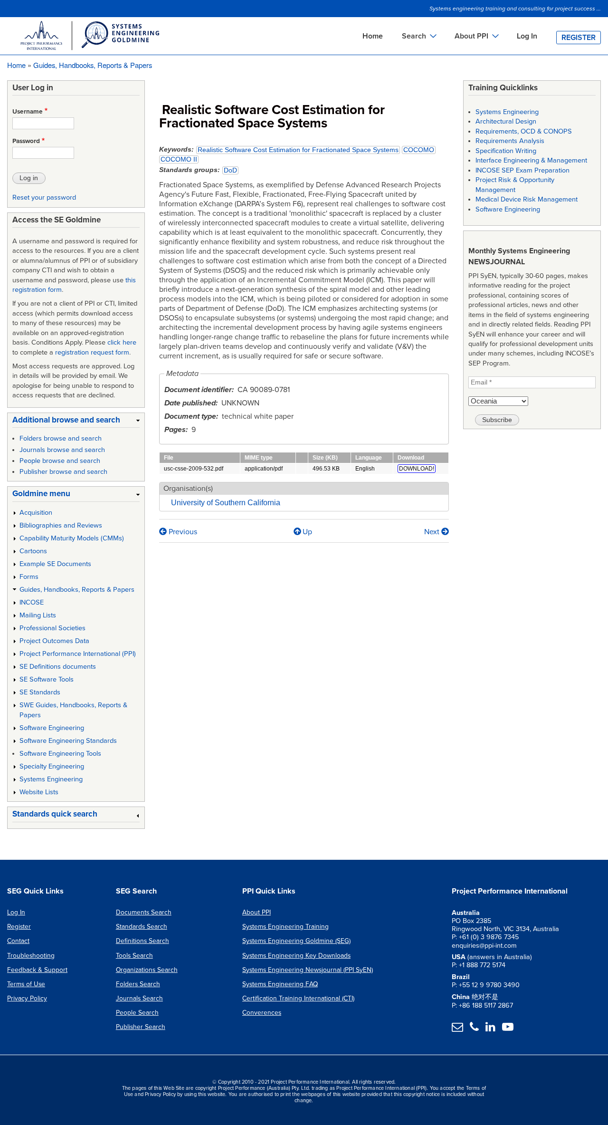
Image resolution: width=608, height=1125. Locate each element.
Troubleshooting (31, 956)
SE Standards (39, 692)
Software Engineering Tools (60, 754)
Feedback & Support (37, 970)
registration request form (92, 352)
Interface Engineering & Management (531, 160)
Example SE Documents (55, 564)
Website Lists (38, 792)
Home (372, 36)
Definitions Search (142, 941)
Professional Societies (52, 628)
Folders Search (138, 984)
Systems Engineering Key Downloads (296, 956)
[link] (76, 421)
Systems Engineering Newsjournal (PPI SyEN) (307, 970)
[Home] (89, 37)
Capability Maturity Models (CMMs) (71, 538)
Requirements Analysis (509, 141)
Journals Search (139, 998)
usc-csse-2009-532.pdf (193, 468)
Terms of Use (26, 984)
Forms (28, 577)
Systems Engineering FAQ (280, 984)
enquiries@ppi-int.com (484, 946)
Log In (527, 36)
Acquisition (35, 513)
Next (432, 532)
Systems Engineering (51, 779)
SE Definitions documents (57, 667)
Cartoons (33, 551)
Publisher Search (140, 1027)
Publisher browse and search (63, 472)
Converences (261, 1013)
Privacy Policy (27, 998)
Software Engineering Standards (68, 741)
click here (121, 342)
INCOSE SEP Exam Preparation (522, 170)
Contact (18, 941)
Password (26, 141)
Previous (182, 532)
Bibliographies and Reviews (60, 525)
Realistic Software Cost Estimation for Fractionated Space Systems (298, 150)
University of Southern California (225, 503)
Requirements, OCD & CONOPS (523, 131)
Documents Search (143, 912)
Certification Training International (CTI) (298, 998)
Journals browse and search (62, 450)
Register (578, 37)
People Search (137, 1013)
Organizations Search (147, 970)
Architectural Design (505, 121)
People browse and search (59, 461)
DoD (230, 170)
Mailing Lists (37, 615)
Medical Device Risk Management (526, 199)
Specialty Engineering (51, 766)
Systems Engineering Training (285, 927)
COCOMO (418, 150)
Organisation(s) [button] (188, 488)
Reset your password (44, 197)
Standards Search (141, 927)
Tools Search (134, 956)
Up (307, 532)
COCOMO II (179, 159)
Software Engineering (51, 728)
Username (27, 111)
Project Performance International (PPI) (77, 654)
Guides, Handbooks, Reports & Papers (92, 65)
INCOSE (31, 602)
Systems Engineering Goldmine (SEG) (296, 941)
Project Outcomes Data (54, 641)
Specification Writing (505, 151)
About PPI (256, 912)
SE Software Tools (46, 679)
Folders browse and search (60, 438)
